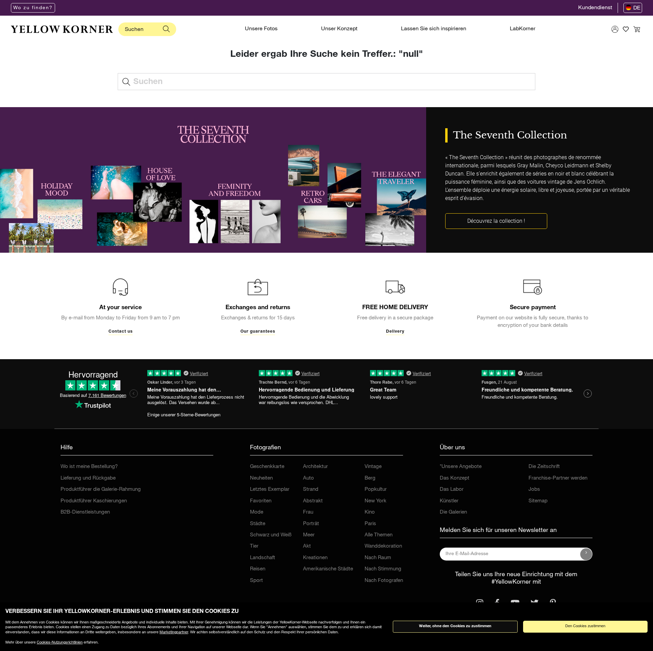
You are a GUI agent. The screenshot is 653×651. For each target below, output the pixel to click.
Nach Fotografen (384, 580)
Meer (309, 535)
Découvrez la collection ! (496, 221)
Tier (254, 546)
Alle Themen (378, 535)
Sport (256, 580)
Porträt (311, 524)
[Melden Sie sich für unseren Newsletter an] (586, 554)
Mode (256, 512)
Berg (370, 478)
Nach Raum (378, 558)
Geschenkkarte (267, 466)
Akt (307, 546)
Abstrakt (313, 501)
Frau (308, 512)
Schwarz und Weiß (270, 535)
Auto (308, 478)
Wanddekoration (383, 546)
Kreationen (315, 558)
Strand (310, 489)
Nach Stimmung (383, 569)
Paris (370, 524)
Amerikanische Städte (328, 569)
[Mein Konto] (614, 29)
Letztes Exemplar (269, 489)
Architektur (315, 466)
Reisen (257, 569)
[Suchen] (166, 29)
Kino (370, 512)
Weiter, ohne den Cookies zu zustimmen (455, 626)
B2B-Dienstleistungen (85, 512)
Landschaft (262, 558)
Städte (257, 524)
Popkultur (376, 489)
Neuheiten (261, 478)
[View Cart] (636, 29)
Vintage (373, 466)
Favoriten (260, 501)
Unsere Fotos (261, 29)
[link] (62, 29)
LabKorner (522, 29)
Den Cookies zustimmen (585, 626)
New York (375, 501)
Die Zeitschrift (544, 466)
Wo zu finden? (33, 8)
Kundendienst (595, 8)
